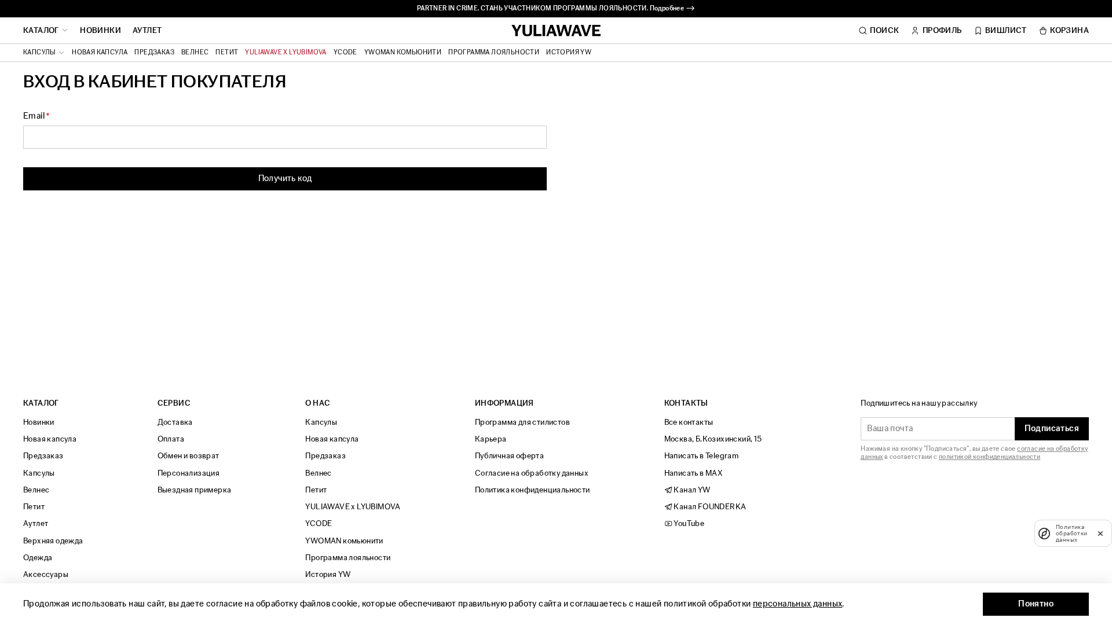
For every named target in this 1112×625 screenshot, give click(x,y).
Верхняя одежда (53, 541)
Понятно (1036, 603)
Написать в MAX (693, 473)
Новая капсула (99, 52)
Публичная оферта (509, 456)
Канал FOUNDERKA (709, 507)
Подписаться (1052, 428)
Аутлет (147, 31)
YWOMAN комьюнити (402, 52)
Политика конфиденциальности (532, 490)
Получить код (285, 178)
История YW (568, 52)
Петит (226, 52)
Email (34, 116)
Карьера (491, 439)
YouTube (688, 523)
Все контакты (689, 422)
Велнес (195, 52)
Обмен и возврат (189, 456)
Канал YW (691, 490)
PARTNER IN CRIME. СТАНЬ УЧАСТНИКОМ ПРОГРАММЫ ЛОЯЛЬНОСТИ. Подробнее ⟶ (556, 8)
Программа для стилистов (522, 422)
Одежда (37, 557)
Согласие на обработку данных (531, 473)
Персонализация (189, 473)
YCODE (345, 52)
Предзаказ (154, 52)
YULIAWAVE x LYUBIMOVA (285, 52)
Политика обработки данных (1072, 533)
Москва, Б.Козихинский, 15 (713, 439)
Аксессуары (45, 574)
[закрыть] (1100, 533)
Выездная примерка (195, 490)
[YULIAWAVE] (556, 31)
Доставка (175, 422)
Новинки (100, 31)
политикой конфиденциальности (989, 457)
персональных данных (798, 603)
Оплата (171, 439)
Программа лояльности (493, 52)
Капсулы (39, 473)
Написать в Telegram (701, 456)
